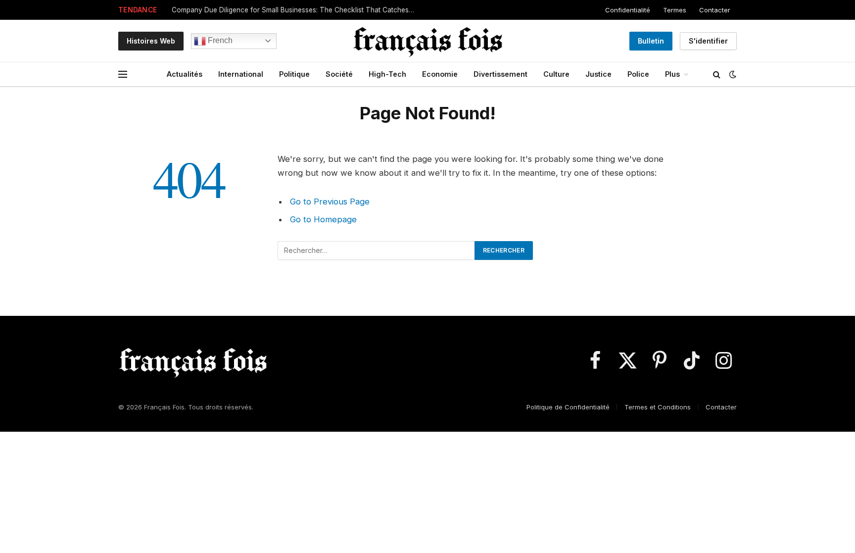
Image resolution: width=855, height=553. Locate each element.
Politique (294, 74)
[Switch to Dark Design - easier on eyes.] (732, 74)
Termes (674, 10)
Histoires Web (151, 41)
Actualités (184, 74)
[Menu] (122, 74)
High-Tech (387, 74)
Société (339, 74)
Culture (556, 74)
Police (638, 74)
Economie (440, 74)
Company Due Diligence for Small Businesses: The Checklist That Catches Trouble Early (295, 10)
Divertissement (500, 74)
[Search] (716, 74)
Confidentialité (627, 10)
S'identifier (708, 41)
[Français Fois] (427, 41)
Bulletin (651, 41)
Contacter (714, 10)
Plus (672, 74)
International (240, 74)
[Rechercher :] (376, 250)
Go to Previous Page (330, 201)
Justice (598, 74)
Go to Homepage (323, 219)
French (219, 40)
